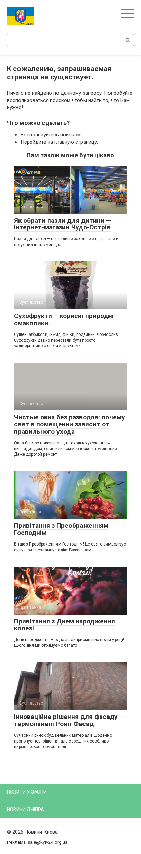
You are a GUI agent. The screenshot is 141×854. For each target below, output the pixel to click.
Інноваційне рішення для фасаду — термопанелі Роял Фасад (69, 720)
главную (64, 142)
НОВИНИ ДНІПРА (25, 809)
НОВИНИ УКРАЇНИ (27, 792)
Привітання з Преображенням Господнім (61, 529)
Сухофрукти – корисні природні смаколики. (64, 319)
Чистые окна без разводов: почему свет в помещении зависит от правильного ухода (69, 424)
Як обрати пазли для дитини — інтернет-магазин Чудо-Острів (62, 224)
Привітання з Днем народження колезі (64, 624)
